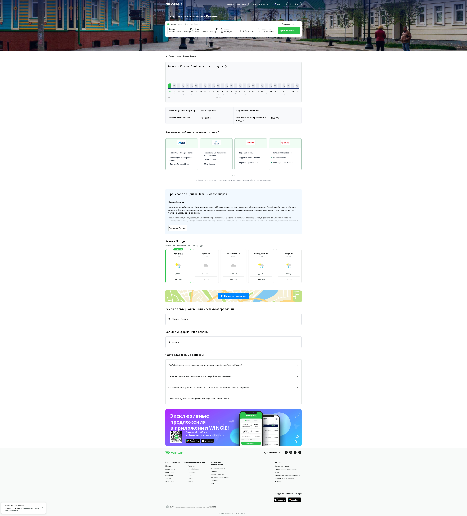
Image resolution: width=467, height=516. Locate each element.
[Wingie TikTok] (300, 453)
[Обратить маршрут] (192, 31)
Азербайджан (193, 469)
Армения (191, 466)
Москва (168, 466)
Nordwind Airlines (217, 474)
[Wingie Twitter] (295, 453)
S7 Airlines (214, 480)
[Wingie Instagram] (290, 453)
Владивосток (170, 469)
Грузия (190, 478)
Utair (212, 484)
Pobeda (214, 471)
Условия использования (284, 478)
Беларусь (191, 472)
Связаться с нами (282, 466)
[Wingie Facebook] (286, 453)
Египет (190, 475)
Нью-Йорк (169, 475)
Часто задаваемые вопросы (286, 469)
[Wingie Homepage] (173, 4)
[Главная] (166, 56)
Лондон (168, 478)
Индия (190, 481)
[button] (169, 85)
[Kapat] (42, 507)
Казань (178, 56)
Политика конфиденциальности (287, 475)
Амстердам (169, 481)
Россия (171, 56)
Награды (278, 481)
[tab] (232, 175)
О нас (277, 472)
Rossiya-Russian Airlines (220, 477)
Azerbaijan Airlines (218, 468)
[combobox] (180, 31)
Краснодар (169, 472)
